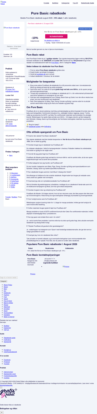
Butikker (55, 3)
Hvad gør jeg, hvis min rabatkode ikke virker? (43, 235)
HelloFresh (15, 181)
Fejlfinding (7, 340)
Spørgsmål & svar (10, 374)
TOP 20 (6, 330)
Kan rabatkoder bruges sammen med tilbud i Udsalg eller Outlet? (49, 172)
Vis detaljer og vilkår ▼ (52, 40)
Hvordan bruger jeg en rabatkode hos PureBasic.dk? (45, 145)
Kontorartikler (8, 313)
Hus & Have (8, 301)
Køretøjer (7, 315)
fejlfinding (47, 126)
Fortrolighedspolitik (10, 376)
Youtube (6, 364)
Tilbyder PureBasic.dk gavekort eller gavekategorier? (46, 226)
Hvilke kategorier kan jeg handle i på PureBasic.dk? (45, 163)
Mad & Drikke (8, 303)
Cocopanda (14, 179)
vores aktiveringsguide (11, 125)
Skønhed (7, 307)
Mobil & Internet (9, 317)
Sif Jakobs (14, 183)
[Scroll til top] (1, 412)
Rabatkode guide (9, 338)
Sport (5, 311)
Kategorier (66, 3)
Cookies (6, 378)
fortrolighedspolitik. (6, 385)
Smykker (7, 309)
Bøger (6, 287)
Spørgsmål (7, 342)
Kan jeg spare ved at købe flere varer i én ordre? (44, 217)
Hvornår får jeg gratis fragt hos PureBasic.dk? (43, 154)
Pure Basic (55, 62)
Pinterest (7, 362)
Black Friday (8, 285)
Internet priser (8, 372)
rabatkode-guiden (35, 126)
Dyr (5, 291)
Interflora (13, 177)
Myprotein (14, 173)
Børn (74, 62)
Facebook (7, 360)
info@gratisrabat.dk (10, 352)
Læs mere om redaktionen (10, 110)
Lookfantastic (15, 175)
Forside (46, 3)
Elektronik (7, 293)
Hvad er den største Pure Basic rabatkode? (42, 136)
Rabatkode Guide (87, 3)
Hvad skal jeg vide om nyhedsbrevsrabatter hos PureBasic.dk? (49, 181)
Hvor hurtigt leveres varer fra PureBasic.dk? (42, 199)
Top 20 (75, 3)
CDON (13, 185)
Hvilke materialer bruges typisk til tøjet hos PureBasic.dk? (47, 208)
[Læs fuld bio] (14, 91)
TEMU (13, 187)
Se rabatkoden (56, 36)
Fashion (6, 295)
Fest (5, 297)
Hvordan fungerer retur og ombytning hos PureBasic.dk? (47, 190)
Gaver (6, 299)
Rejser (6, 305)
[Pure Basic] (14, 33)
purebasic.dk (41, 74)
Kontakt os (7, 350)
